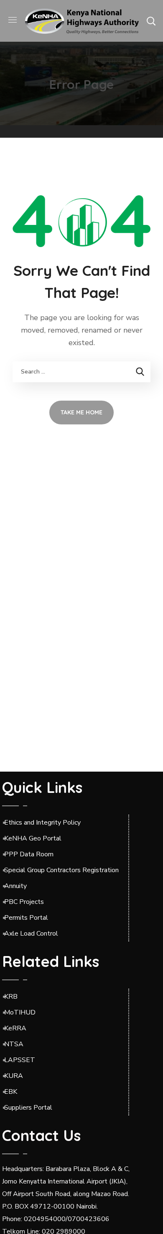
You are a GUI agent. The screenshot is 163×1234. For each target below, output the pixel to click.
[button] (151, 21)
